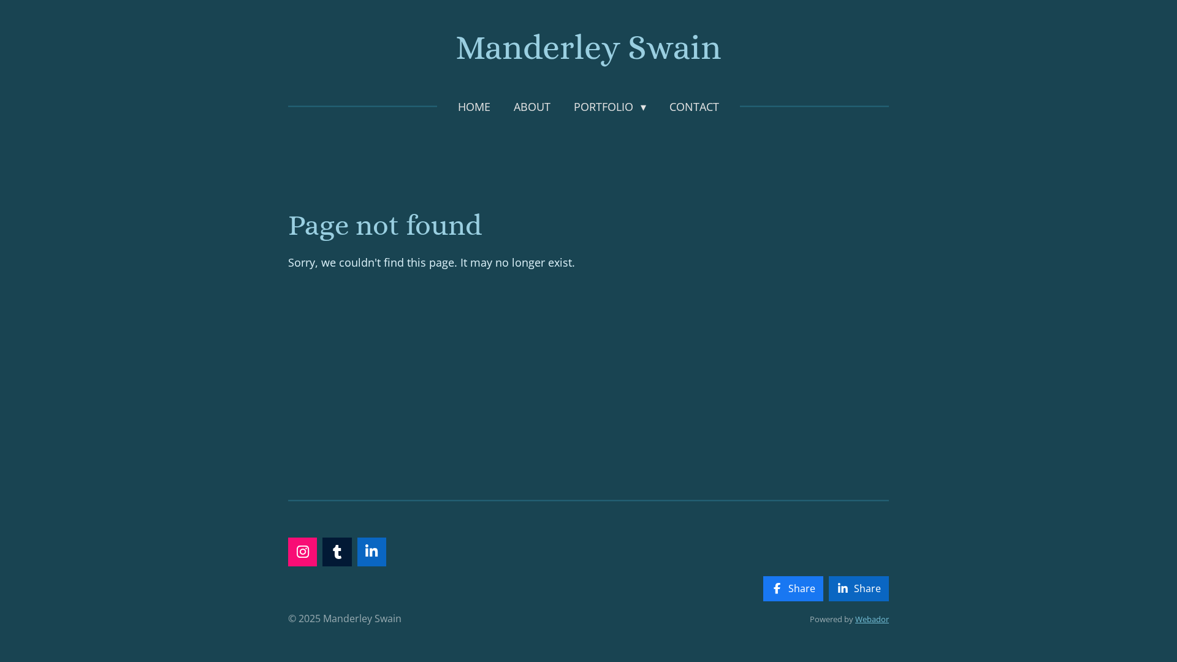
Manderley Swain (588, 47)
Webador (872, 619)
